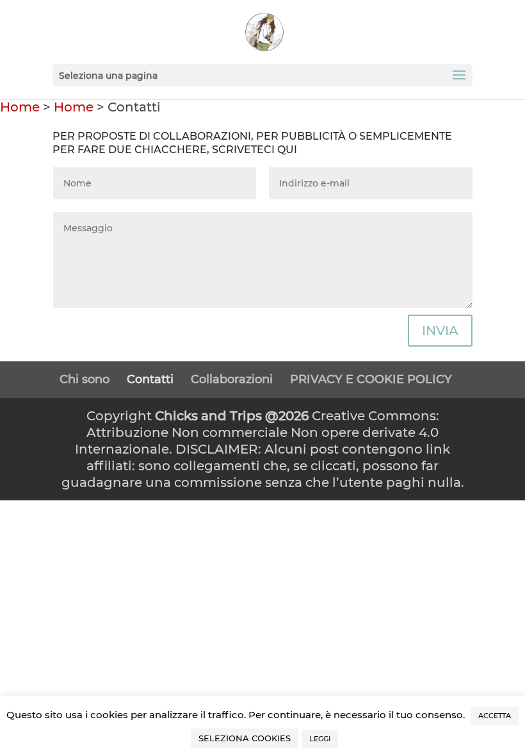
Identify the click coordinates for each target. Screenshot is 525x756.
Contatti (150, 379)
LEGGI (319, 738)
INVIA (440, 330)
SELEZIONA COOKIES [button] (244, 738)
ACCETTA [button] (494, 715)
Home (20, 107)
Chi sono (84, 379)
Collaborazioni (232, 379)
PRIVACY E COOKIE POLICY (371, 379)
